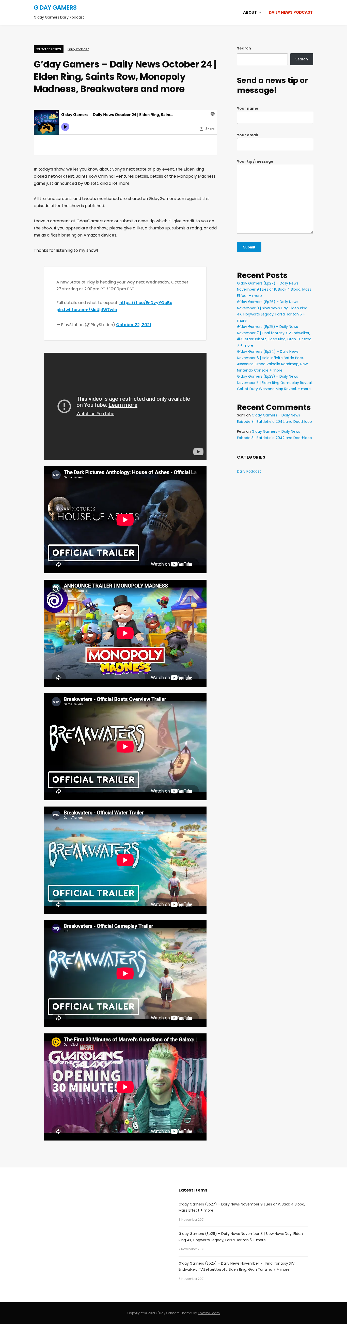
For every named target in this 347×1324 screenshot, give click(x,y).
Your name (247, 108)
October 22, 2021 (133, 325)
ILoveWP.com (209, 1313)
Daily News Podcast (291, 12)
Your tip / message (255, 161)
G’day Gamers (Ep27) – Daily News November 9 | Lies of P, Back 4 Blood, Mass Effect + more (274, 289)
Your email (247, 135)
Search (244, 48)
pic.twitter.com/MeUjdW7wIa (86, 310)
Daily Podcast (78, 49)
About (250, 12)
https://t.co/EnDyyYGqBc (145, 303)
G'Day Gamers (55, 7)
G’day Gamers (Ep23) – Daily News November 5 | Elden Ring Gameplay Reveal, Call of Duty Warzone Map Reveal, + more (274, 382)
